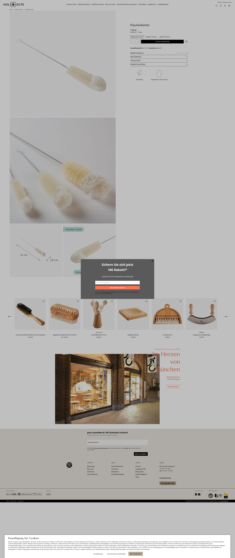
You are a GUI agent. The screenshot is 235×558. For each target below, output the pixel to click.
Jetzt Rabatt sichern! (117, 288)
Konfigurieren (98, 554)
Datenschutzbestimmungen (109, 292)
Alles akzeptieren (135, 554)
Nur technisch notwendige (116, 554)
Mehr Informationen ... (144, 549)
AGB (134, 292)
